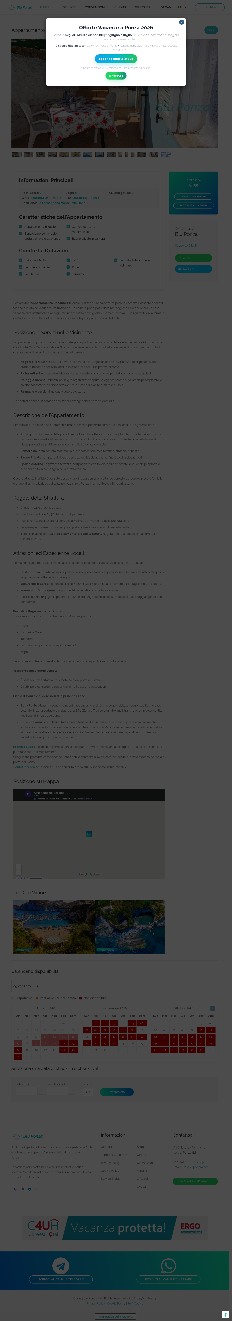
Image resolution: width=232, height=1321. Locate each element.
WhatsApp (116, 75)
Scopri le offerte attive (116, 59)
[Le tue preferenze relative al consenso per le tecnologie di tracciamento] (225, 1314)
